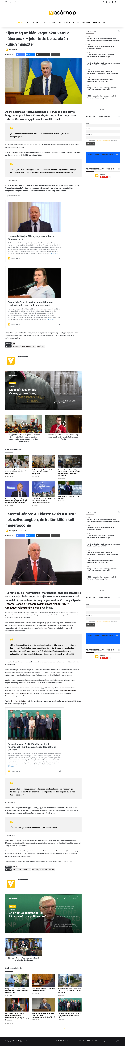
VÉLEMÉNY (36, 23)
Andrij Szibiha (16, 346)
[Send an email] (16, 49)
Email (87, 123)
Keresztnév (89, 134)
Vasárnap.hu (12, 49)
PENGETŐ (67, 23)
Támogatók (116, 1041)
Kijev (38, 346)
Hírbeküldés (82, 1041)
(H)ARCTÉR (19, 23)
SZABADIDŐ (86, 23)
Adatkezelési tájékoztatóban (103, 140)
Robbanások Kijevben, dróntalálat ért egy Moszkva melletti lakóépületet (43, 471)
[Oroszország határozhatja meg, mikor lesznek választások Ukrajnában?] (17, 461)
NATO (43, 346)
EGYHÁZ (45, 23)
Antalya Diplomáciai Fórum (29, 346)
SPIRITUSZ (96, 23)
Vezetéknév (89, 129)
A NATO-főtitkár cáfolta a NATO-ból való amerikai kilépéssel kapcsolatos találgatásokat (43, 500)
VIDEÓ (105, 23)
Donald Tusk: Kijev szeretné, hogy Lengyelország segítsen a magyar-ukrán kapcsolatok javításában (16, 500)
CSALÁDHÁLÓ (56, 23)
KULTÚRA (76, 23)
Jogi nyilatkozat (106, 1041)
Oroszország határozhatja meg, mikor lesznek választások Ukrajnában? (15, 471)
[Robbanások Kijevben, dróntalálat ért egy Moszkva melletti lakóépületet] (43, 461)
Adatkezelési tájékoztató (94, 1041)
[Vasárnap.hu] (62, 13)
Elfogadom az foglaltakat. (102, 140)
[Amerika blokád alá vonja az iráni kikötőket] (70, 488)
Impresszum (74, 1041)
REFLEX (28, 23)
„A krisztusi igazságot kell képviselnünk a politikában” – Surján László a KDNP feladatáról (28, 391)
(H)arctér (12, 383)
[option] (43, 390)
